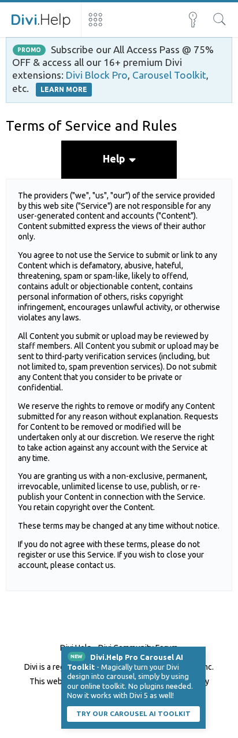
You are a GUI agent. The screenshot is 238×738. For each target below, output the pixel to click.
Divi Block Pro (97, 74)
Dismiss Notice (198, 654)
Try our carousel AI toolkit (133, 713)
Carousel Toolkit (169, 74)
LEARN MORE (63, 89)
